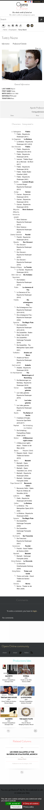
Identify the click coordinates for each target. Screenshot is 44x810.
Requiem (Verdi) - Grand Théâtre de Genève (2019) (24, 455)
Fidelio (27, 131)
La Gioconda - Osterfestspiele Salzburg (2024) (25, 566)
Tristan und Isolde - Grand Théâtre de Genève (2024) (25, 578)
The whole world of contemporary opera (22, 15)
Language (9, 25)
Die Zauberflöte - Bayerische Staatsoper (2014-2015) (24, 327)
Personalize (16, 807)
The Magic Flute (27, 322)
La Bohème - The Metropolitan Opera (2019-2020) (25, 508)
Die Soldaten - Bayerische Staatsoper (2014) (24, 282)
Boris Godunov (28, 209)
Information (5, 44)
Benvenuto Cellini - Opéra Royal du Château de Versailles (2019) (25, 490)
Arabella (28, 365)
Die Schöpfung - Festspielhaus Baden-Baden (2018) (24, 433)
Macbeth (28, 460)
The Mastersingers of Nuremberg (28, 375)
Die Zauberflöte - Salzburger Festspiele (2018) (24, 340)
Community (32, 25)
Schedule (12, 25)
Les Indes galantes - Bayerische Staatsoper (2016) (24, 395)
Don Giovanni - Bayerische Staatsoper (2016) (24, 262)
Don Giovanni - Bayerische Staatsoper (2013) (24, 247)
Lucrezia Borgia (27, 182)
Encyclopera (12, 30)
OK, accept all (14, 804)
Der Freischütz (28, 536)
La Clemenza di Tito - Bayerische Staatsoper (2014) (24, 294)
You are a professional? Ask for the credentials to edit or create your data (22, 791)
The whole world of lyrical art (22, 12)
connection (37, 2)
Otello (28, 496)
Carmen (28, 192)
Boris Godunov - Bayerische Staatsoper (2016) (24, 229)
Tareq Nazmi (22, 30)
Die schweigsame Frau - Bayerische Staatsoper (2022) (24, 317)
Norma (27, 584)
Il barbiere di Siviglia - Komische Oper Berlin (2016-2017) (24, 420)
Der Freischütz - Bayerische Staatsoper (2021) (24, 540)
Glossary (16, 25)
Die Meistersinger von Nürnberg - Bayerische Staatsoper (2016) (24, 382)
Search (20, 25)
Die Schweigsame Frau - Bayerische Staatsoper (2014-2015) (25, 309)
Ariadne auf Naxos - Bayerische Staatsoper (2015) (24, 360)
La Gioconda (27, 561)
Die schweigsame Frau (28, 302)
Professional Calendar (20, 44)
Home (5, 30)
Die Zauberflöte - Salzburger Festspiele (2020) (24, 523)
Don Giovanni (28, 242)
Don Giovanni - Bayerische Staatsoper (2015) (24, 254)
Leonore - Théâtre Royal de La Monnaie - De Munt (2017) (25, 161)
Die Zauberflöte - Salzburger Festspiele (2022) (24, 530)
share (5, 653)
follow (26, 653)
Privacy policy (28, 807)
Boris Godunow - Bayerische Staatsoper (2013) (24, 222)
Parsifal (27, 234)
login (35, 611)
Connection (28, 25)
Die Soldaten (27, 275)
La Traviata (28, 267)
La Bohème (28, 139)
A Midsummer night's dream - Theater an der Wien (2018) (24, 445)
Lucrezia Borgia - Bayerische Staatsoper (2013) (24, 186)
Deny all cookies (31, 804)
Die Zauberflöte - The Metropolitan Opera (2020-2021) (25, 347)
